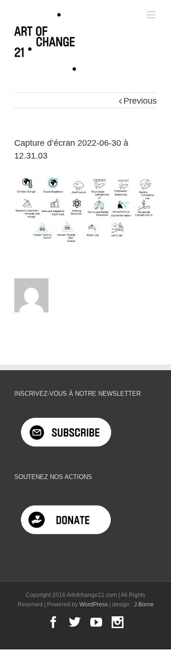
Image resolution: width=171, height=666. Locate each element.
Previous (140, 101)
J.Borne (144, 604)
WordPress (93, 604)
